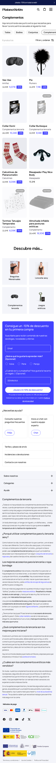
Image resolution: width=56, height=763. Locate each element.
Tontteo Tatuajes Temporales (11, 222)
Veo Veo (6, 80)
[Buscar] (37, 9)
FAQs (9, 432)
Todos (7, 32)
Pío (31, 80)
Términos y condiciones (11, 760)
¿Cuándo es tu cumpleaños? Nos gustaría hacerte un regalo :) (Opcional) (28, 372)
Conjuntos (33, 32)
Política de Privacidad (41, 760)
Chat (36, 432)
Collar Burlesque (38, 126)
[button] (50, 9)
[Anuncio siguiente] (54, 2)
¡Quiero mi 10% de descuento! (28, 389)
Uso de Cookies (26, 760)
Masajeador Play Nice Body (40, 173)
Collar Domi (8, 126)
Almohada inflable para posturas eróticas (39, 223)
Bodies (19, 32)
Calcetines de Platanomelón (10, 173)
